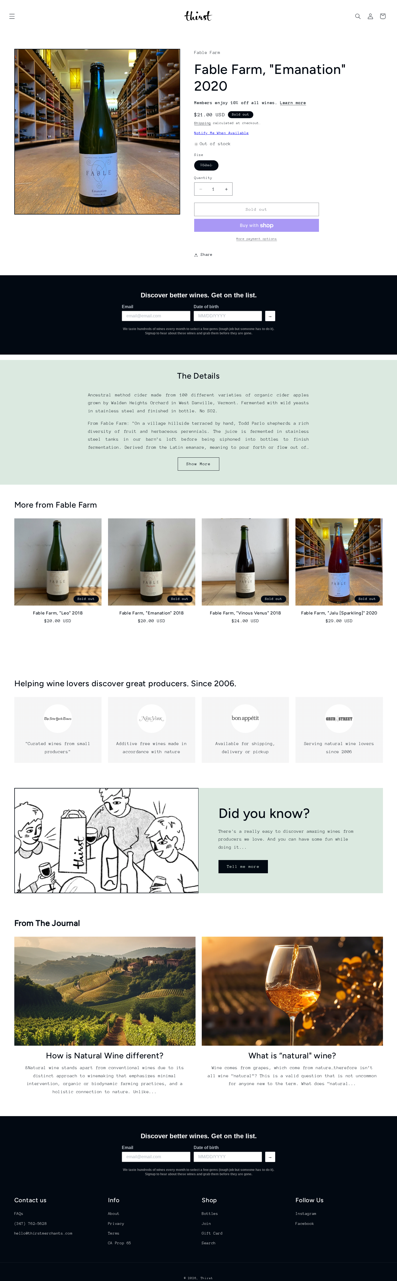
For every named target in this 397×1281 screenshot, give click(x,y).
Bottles (210, 1213)
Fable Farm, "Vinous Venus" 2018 (245, 613)
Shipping (202, 123)
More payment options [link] (256, 239)
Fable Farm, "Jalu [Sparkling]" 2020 (339, 613)
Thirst (207, 1278)
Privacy (116, 1223)
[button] (12, 16)
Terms (114, 1233)
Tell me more (243, 866)
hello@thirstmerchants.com (43, 1233)
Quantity (203, 178)
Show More (198, 463)
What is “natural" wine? (292, 1055)
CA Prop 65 (119, 1243)
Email (127, 306)
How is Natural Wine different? (105, 1055)
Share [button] (206, 255)
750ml (209, 167)
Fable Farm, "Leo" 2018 (58, 613)
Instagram (306, 1213)
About (114, 1213)
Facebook (304, 1223)
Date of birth (206, 306)
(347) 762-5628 (30, 1223)
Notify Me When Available (221, 133)
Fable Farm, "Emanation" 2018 (151, 613)
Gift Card (212, 1233)
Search (209, 1243)
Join (206, 1223)
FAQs (19, 1213)
